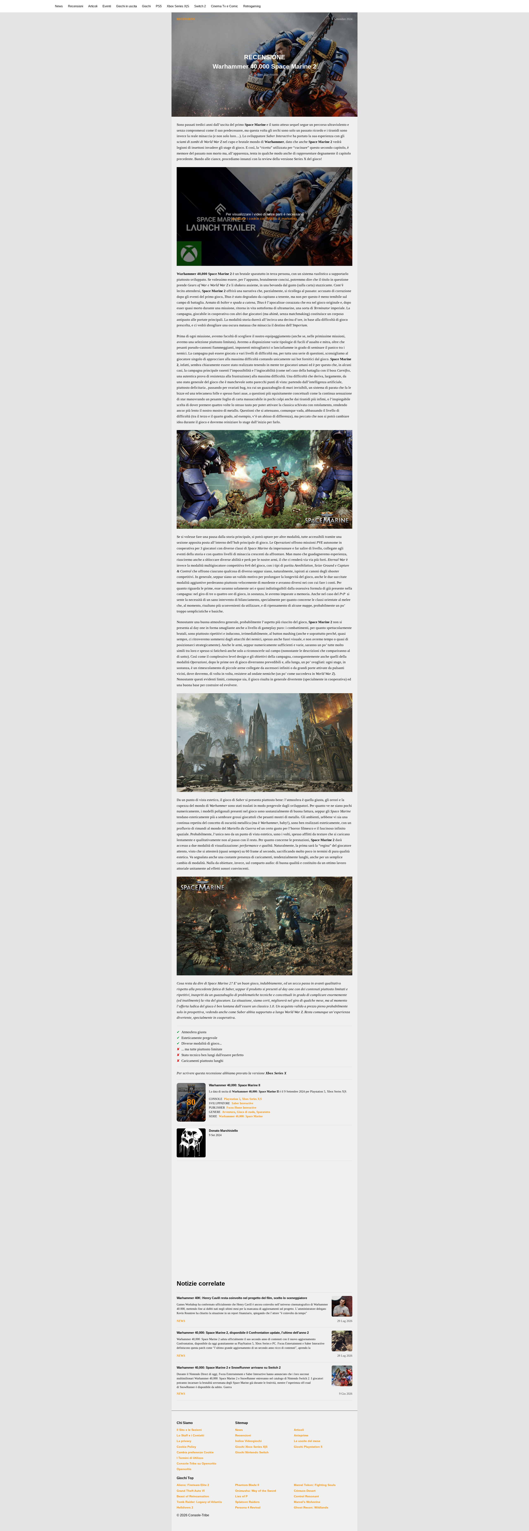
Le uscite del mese (307, 1441)
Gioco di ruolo (246, 1112)
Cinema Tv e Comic (224, 6)
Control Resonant (306, 1496)
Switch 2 (200, 6)
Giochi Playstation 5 (308, 1446)
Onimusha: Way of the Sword (255, 1490)
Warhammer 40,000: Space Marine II (234, 1085)
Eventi (106, 6)
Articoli (92, 6)
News (59, 6)
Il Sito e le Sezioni (189, 1429)
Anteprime (301, 1435)
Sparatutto (263, 1112)
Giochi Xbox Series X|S (251, 1446)
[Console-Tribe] (25, 6)
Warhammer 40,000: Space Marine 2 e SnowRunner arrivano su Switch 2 (229, 1367)
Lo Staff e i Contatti (190, 1435)
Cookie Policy (186, 1446)
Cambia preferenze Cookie (195, 1452)
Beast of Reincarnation (193, 1496)
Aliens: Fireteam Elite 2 (193, 1485)
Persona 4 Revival (247, 1507)
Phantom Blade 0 (247, 1485)
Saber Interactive (242, 1103)
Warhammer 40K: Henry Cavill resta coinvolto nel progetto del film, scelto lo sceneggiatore (242, 1298)
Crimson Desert (305, 1490)
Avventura (228, 1112)
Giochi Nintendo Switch (252, 1452)
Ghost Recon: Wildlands (311, 1507)
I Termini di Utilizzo (190, 1458)
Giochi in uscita (126, 6)
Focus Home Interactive (241, 1107)
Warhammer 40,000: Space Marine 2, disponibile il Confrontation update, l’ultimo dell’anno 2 (243, 1332)
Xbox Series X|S (178, 6)
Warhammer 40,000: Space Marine (241, 1116)
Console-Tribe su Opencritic (196, 1463)
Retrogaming (252, 6)
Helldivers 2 (185, 1507)
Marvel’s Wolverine (307, 1502)
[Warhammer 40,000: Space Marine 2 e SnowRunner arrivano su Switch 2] (342, 1376)
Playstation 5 (232, 1099)
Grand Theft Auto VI (191, 1490)
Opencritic (184, 1469)
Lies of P (241, 1496)
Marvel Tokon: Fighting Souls (315, 1485)
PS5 (159, 6)
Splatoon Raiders (247, 1502)
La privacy (184, 1441)
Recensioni (75, 6)
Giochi (146, 6)
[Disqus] (264, 1221)
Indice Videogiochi (248, 1441)
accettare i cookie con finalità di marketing (264, 219)
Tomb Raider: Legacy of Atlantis (199, 1502)
